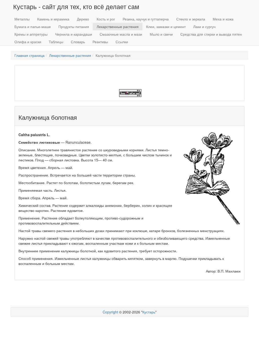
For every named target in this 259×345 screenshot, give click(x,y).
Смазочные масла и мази (121, 34)
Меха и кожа (223, 18)
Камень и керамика (53, 18)
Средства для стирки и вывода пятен (211, 34)
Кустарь (148, 311)
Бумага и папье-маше (32, 26)
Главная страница (29, 55)
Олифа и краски (27, 41)
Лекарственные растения (118, 26)
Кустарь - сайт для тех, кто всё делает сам (76, 6)
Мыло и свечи (161, 34)
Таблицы (56, 41)
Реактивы (100, 41)
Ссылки (122, 41)
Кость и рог (106, 18)
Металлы (22, 18)
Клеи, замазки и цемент (166, 26)
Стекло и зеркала (190, 18)
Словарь (78, 41)
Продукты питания (73, 26)
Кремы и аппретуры (31, 34)
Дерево (83, 18)
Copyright (110, 311)
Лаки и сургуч (204, 26)
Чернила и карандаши (73, 34)
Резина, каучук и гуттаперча (146, 18)
